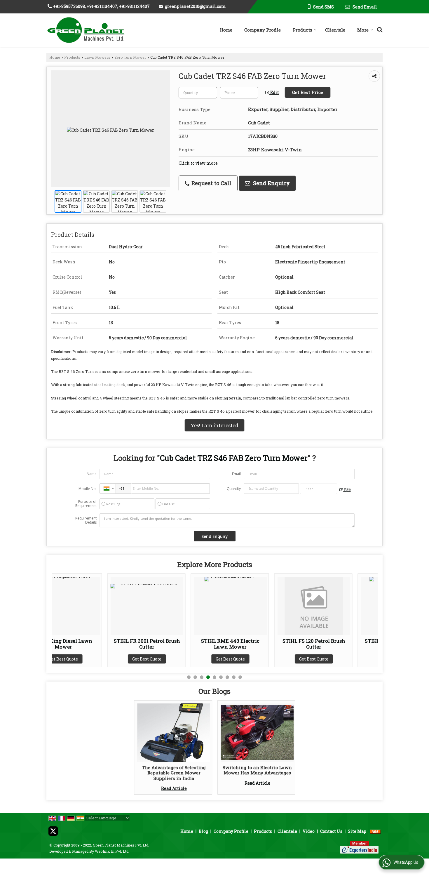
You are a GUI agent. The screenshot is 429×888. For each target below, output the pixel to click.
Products (302, 30)
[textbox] (239, 92)
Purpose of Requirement (86, 504)
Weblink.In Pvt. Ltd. (112, 851)
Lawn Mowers (97, 57)
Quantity (234, 488)
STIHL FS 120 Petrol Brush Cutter (258, 643)
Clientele (335, 30)
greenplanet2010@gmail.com (195, 6)
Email (236, 473)
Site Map (357, 831)
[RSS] (375, 831)
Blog (203, 831)
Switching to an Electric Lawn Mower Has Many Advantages (257, 770)
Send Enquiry (271, 183)
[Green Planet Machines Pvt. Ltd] (85, 30)
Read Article (174, 788)
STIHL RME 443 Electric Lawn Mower (175, 643)
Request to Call (210, 183)
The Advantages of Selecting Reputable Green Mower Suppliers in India (174, 772)
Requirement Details (86, 520)
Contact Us (331, 831)
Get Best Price (307, 92)
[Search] (379, 29)
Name (92, 473)
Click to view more (198, 163)
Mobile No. (88, 488)
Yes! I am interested (214, 425)
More (363, 30)
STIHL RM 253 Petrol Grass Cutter (341, 643)
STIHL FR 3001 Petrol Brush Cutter (91, 643)
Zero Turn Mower (130, 57)
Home (226, 30)
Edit (274, 92)
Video (309, 831)
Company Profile (262, 30)
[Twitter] (53, 830)
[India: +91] (108, 488)
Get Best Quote (91, 659)
